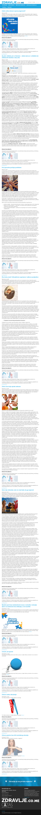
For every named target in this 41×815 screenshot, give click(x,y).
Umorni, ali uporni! (7, 651)
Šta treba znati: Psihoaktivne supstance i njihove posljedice (20, 277)
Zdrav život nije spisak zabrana (11, 386)
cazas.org (37, 2)
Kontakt (10, 7)
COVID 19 (4, 7)
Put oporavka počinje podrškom (11, 167)
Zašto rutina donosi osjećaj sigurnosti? (14, 11)
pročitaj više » (4, 54)
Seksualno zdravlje (31, 5)
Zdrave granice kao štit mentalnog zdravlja (15, 735)
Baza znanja (11, 5)
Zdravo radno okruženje (9, 694)
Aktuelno (4, 5)
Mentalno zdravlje (20, 5)
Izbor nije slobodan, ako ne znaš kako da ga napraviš (18, 490)
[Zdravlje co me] (13, 2)
